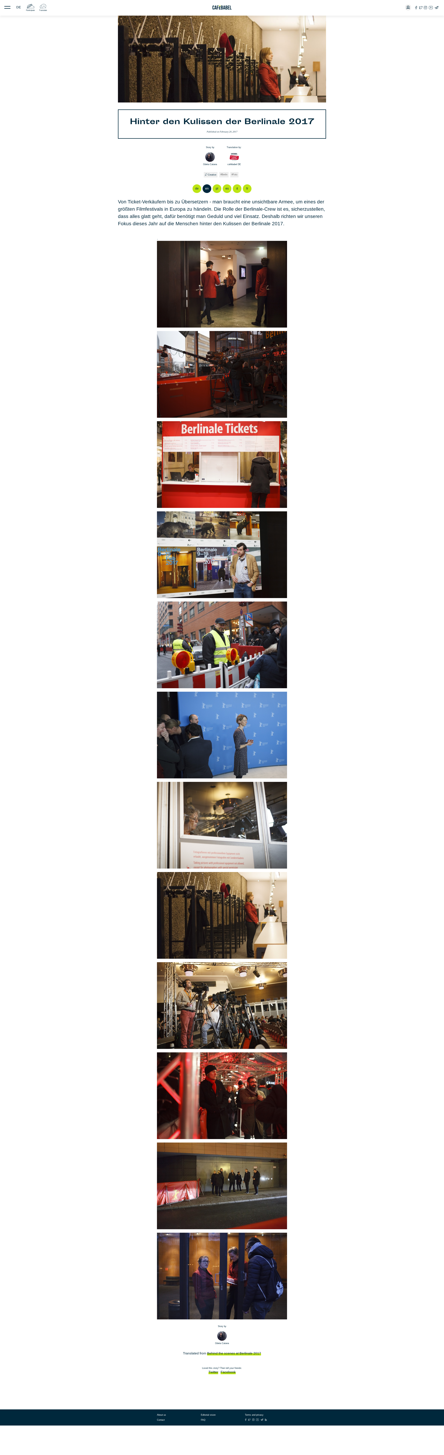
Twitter (213, 1372)
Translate (43, 10)
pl (217, 188)
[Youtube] (431, 7)
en (207, 188)
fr (247, 188)
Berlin (224, 174)
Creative (212, 174)
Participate (30, 10)
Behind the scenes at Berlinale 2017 (234, 1353)
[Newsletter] (436, 7)
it (237, 188)
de (18, 7)
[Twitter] (420, 7)
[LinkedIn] (266, 1420)
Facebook (228, 1372)
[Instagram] (425, 7)
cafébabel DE (234, 164)
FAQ (203, 1420)
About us (161, 1415)
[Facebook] (416, 7)
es (227, 188)
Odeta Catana (210, 164)
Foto (235, 174)
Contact (161, 1420)
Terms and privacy (254, 1415)
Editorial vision (208, 1415)
